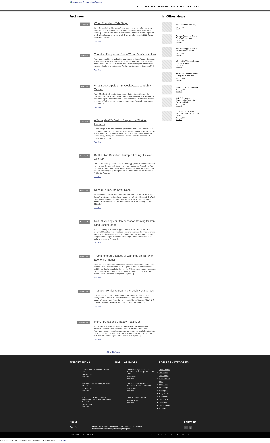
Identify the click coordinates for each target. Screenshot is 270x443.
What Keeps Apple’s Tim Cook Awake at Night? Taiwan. (122, 87)
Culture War (163, 399)
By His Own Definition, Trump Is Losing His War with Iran (123, 156)
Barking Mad (163, 391)
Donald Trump (164, 405)
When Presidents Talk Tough (111, 23)
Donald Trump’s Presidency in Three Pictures (96, 385)
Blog (139, 6)
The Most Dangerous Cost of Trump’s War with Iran (125, 54)
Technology (163, 388)
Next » (117, 352)
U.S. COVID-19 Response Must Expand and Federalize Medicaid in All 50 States (96, 399)
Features (162, 6)
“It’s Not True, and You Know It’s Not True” (95, 371)
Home (153, 435)
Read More (97, 41)
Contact (196, 435)
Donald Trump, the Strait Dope (112, 189)
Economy (162, 408)
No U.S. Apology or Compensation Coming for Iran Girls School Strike (124, 222)
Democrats (163, 402)
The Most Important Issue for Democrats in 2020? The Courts (139, 385)
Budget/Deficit (164, 394)
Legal (190, 435)
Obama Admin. (164, 370)
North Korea (163, 385)
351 (113, 352)
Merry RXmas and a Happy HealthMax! (117, 321)
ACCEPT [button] (62, 440)
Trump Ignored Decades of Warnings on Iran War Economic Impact (123, 257)
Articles (149, 6)
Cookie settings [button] (49, 440)
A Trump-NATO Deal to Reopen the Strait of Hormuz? (120, 122)
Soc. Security (164, 376)
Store (172, 435)
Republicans (163, 373)
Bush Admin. (163, 397)
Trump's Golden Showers (136, 398)
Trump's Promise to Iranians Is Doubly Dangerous (124, 290)
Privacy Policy (181, 435)
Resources (176, 6)
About (166, 435)
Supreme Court (164, 379)
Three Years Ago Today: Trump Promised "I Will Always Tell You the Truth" (140, 372)
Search (160, 435)
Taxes (161, 382)
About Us (190, 6)
